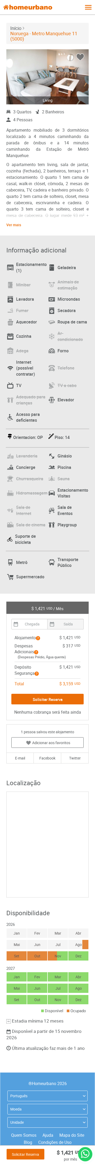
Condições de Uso (55, 1142)
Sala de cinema (30, 525)
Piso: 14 (62, 437)
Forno (63, 351)
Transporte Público (68, 562)
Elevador (66, 400)
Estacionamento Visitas (73, 493)
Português (18, 1095)
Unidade (17, 1122)
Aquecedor (26, 322)
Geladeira (67, 267)
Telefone (66, 368)
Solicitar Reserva (25, 1154)
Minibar (23, 285)
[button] (38, 638)
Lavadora (25, 299)
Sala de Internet (23, 510)
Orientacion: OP (28, 437)
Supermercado (30, 577)
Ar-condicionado (70, 336)
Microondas (69, 299)
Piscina (64, 467)
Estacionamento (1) (31, 267)
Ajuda (47, 1135)
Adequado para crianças (30, 400)
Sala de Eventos (65, 510)
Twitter (75, 758)
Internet (25, 368)
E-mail (20, 758)
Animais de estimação (68, 285)
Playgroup (67, 525)
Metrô (21, 562)
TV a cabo (67, 385)
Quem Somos (23, 1135)
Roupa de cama (72, 322)
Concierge (25, 467)
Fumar (22, 310)
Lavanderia (26, 456)
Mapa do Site (71, 1135)
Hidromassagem (32, 493)
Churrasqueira (29, 479)
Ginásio (65, 456)
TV (18, 385)
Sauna (64, 479)
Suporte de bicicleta (25, 539)
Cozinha (23, 336)
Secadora (67, 310)
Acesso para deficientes (28, 417)
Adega (22, 351)
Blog (28, 1142)
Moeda (16, 1109)
